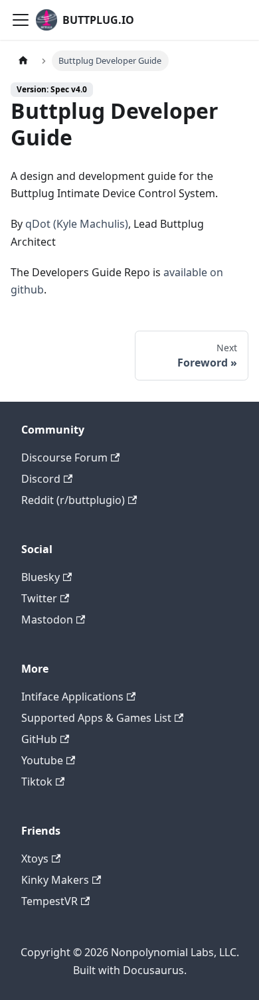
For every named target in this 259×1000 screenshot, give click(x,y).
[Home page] (23, 60)
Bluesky (40, 577)
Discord (40, 478)
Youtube (42, 760)
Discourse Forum (64, 457)
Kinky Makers (55, 880)
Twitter (39, 598)
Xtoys (34, 858)
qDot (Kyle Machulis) (76, 223)
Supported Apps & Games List (96, 717)
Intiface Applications (72, 696)
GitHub (39, 739)
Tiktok (36, 781)
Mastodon (47, 619)
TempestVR (49, 901)
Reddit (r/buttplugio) (73, 500)
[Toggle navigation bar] (21, 20)
